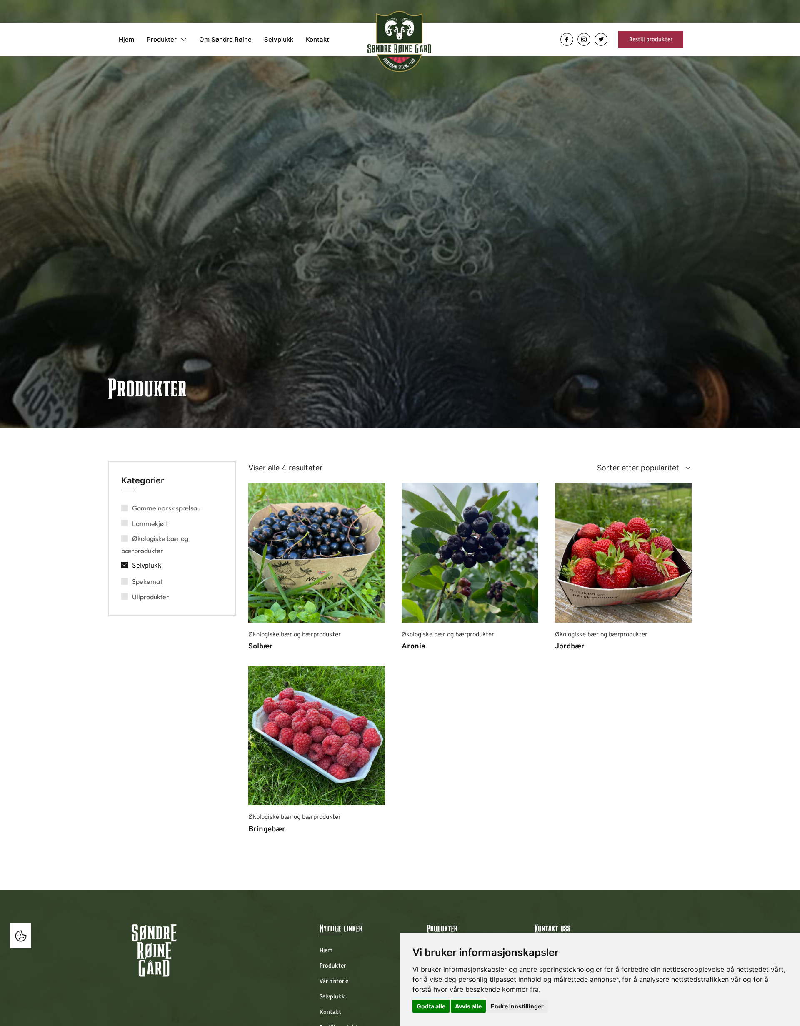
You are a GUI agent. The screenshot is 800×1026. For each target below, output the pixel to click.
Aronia (413, 646)
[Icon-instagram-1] (584, 39)
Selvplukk (147, 566)
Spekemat (147, 581)
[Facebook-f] (566, 39)
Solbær (260, 646)
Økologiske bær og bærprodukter (294, 635)
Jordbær (570, 646)
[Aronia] (470, 553)
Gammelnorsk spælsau (166, 508)
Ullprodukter (150, 597)
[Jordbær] (623, 553)
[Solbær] (316, 553)
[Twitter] (601, 39)
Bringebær (266, 829)
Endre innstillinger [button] (517, 1006)
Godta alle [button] (431, 1006)
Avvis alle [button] (468, 1006)
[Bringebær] (316, 736)
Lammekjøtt (150, 523)
